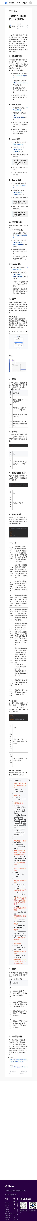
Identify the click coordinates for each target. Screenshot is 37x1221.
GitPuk (7, 1211)
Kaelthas (7, 1217)
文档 (24, 3)
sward (7, 1205)
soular (7, 1219)
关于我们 (17, 1213)
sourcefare (8, 1213)
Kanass (7, 1203)
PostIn (7, 1207)
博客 (10, 11)
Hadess (7, 1215)
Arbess (7, 1209)
